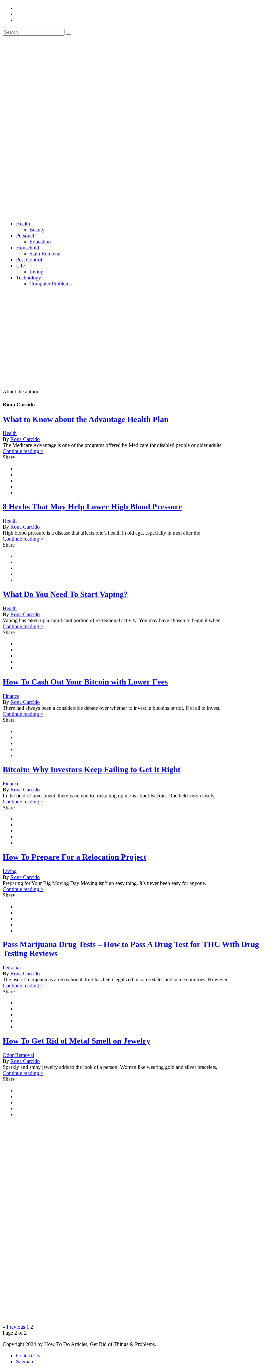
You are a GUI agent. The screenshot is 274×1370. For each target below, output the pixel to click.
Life (20, 265)
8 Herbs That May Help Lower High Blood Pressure (92, 506)
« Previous (14, 1327)
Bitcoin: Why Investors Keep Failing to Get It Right (91, 769)
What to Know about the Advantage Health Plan (85, 419)
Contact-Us (28, 1355)
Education (40, 241)
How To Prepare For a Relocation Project (74, 857)
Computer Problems (50, 283)
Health (23, 224)
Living (36, 271)
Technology (28, 277)
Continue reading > (23, 451)
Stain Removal (44, 253)
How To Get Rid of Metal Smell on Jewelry (76, 1041)
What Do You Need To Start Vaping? (65, 594)
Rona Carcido (25, 439)
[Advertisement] (137, 338)
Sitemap (24, 1361)
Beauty (36, 229)
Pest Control (29, 259)
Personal (25, 235)
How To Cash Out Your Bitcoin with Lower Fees (85, 682)
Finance (11, 696)
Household (27, 247)
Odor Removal (18, 1055)
